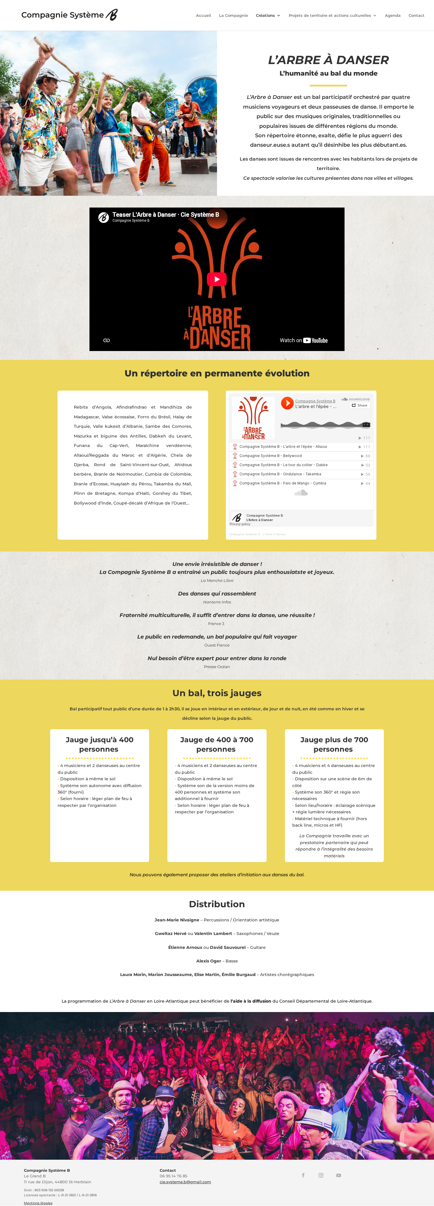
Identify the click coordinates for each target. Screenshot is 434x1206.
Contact (417, 15)
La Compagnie (233, 15)
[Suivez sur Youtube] (338, 1175)
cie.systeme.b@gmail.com (185, 1181)
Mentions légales (38, 1203)
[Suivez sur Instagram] (321, 1175)
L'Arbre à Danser (274, 534)
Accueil (203, 15)
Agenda (393, 15)
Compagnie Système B (244, 534)
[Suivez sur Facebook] (303, 1175)
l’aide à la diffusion (251, 1001)
